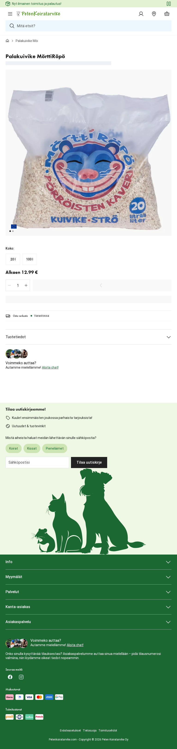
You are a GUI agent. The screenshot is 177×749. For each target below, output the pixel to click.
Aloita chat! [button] (50, 367)
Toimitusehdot (107, 730)
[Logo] (39, 14)
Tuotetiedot (16, 337)
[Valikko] (10, 13)
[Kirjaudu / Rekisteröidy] (141, 13)
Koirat (13, 448)
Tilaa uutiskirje (89, 462)
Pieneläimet (55, 448)
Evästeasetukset (70, 730)
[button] (9, 285)
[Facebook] (10, 677)
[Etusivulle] (7, 41)
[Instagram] (21, 677)
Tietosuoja (90, 730)
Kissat (32, 448)
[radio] (13, 259)
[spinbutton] (17, 285)
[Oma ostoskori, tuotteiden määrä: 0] (166, 13)
